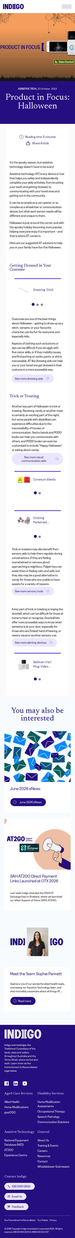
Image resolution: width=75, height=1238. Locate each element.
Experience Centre (15, 1155)
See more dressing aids (29, 378)
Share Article (40, 143)
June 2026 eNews (30, 802)
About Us (43, 1140)
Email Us (17, 1196)
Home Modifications (16, 1107)
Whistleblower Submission (54, 1166)
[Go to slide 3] (42, 305)
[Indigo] (13, 6)
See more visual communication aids (33, 459)
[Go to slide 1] (33, 304)
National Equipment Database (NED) (16, 1142)
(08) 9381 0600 (21, 1186)
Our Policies (43, 1220)
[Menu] (66, 6)
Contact (43, 1161)
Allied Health (12, 1102)
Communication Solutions (53, 1122)
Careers (42, 1151)
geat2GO (9, 1112)
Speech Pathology (49, 1116)
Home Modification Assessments (49, 1104)
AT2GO (8, 1150)
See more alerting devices (30, 642)
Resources (44, 1156)
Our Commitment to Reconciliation (20, 1220)
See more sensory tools (29, 591)
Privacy (53, 1220)
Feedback (18, 1206)
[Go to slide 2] (37, 305)
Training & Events (48, 1145)
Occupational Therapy (51, 1111)
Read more (24, 1001)
